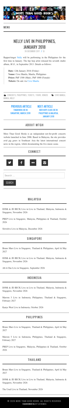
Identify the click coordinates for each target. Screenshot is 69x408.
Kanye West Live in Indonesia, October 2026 (22, 307)
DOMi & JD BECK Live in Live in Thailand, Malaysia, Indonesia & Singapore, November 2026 (34, 210)
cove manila (60, 95)
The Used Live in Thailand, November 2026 (22, 389)
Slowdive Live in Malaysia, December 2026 (22, 228)
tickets (31, 95)
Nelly (19, 57)
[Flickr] (33, 162)
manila (6, 98)
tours (38, 95)
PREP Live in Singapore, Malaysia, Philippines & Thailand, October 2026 (34, 220)
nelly (12, 98)
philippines (22, 95)
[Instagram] (45, 162)
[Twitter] (9, 162)
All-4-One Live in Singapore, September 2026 (23, 267)
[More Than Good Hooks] (35, 12)
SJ (44, 51)
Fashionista (29, 403)
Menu (7, 27)
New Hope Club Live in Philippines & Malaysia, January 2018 (48, 113)
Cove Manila (33, 80)
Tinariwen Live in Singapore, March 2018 (20, 111)
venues (45, 95)
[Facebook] (21, 162)
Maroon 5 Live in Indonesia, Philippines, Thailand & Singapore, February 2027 (34, 299)
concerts (11, 95)
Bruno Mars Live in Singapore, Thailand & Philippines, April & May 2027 (34, 250)
